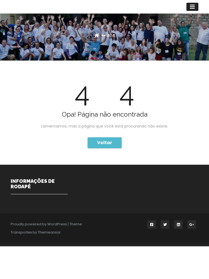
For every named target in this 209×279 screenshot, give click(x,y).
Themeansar (49, 232)
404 (111, 35)
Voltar (104, 143)
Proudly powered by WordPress (39, 224)
